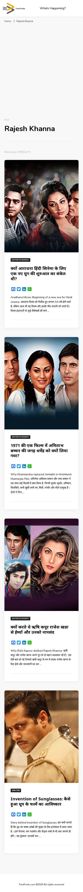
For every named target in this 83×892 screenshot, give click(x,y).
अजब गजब (16, 790)
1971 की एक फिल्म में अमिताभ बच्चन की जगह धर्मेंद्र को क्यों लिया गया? (39, 450)
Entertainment (20, 260)
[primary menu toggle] (5, 8)
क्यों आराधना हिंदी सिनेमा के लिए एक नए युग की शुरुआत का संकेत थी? (38, 273)
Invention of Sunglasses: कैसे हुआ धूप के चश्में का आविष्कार (40, 801)
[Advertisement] (41, 69)
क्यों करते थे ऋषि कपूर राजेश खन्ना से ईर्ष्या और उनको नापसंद (39, 629)
